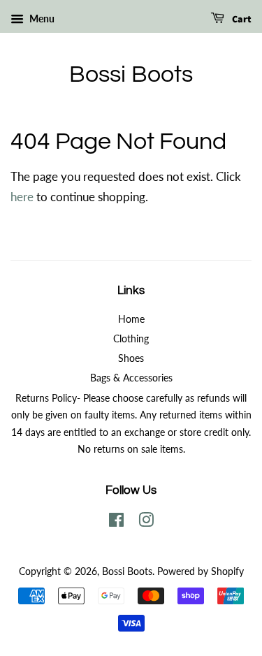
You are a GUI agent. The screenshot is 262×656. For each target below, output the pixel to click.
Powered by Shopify (200, 571)
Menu (40, 18)
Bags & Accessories (131, 378)
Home (131, 319)
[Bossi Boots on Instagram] (146, 522)
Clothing (131, 338)
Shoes (131, 358)
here (22, 196)
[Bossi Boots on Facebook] (116, 522)
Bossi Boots (131, 74)
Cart (241, 20)
